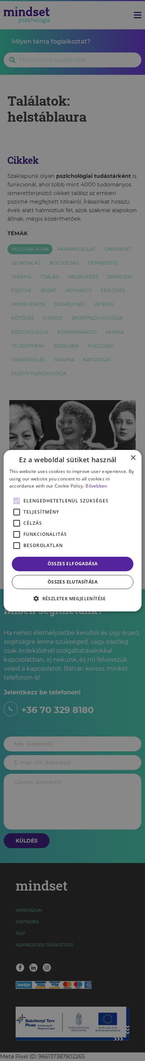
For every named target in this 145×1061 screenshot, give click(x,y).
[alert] (72, 530)
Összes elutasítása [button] (72, 582)
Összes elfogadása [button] (73, 563)
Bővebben (96, 486)
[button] (72, 598)
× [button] (133, 457)
